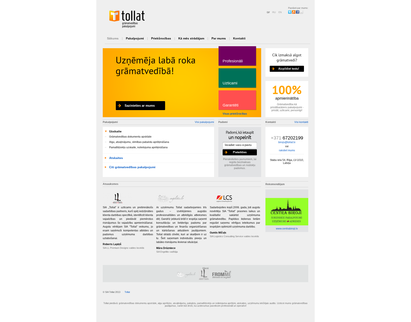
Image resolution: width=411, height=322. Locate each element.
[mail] (301, 12)
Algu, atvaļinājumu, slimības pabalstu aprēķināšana (139, 142)
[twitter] (290, 12)
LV (268, 12)
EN (280, 12)
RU (274, 12)
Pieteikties (240, 152)
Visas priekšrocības (235, 113)
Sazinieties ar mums (140, 105)
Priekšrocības (161, 38)
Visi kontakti (301, 122)
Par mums (218, 38)
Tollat (127, 292)
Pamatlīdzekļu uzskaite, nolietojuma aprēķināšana (138, 147)
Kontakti (239, 38)
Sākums (113, 38)
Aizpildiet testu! (288, 68)
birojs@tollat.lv (286, 142)
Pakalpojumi (135, 38)
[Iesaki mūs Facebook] (297, 12)
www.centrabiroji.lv (287, 228)
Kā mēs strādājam (191, 38)
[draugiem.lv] (293, 12)
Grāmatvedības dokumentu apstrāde (130, 136)
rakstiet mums (287, 150)
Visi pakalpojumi (204, 122)
